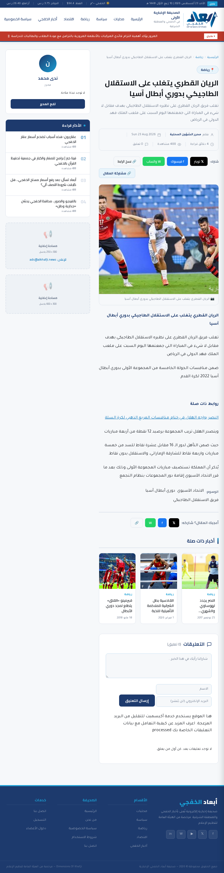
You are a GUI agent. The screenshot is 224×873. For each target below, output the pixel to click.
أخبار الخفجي (47, 19)
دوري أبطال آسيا (160, 491)
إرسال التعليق (137, 700)
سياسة (101, 19)
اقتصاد (69, 19)
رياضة (85, 19)
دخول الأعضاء (36, 828)
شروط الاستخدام (84, 837)
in (170, 834)
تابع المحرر (48, 104)
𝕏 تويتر (199, 161)
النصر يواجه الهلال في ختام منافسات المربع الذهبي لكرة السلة (162, 418)
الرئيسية (137, 19)
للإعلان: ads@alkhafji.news (48, 259)
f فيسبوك (177, 161)
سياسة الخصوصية (17, 19)
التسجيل (39, 820)
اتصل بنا (90, 846)
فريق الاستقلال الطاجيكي (196, 500)
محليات (119, 19)
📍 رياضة (207, 70)
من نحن (91, 820)
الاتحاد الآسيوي (190, 491)
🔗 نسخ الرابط (127, 161)
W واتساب (153, 161)
